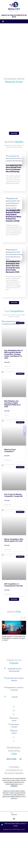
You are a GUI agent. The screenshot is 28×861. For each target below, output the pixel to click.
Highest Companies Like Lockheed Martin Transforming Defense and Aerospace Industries (21, 100)
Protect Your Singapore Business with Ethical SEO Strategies (21, 64)
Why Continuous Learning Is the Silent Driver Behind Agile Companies (21, 117)
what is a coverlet (11, 759)
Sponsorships (6, 33)
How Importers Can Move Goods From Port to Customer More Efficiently (14, 168)
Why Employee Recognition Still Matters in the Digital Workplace (9, 64)
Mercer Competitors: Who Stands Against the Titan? (13, 540)
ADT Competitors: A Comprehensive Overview (13, 585)
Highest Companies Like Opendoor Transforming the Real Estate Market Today (13, 93)
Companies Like (7, 88)
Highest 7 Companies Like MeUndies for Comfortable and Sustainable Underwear (9, 115)
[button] (3, 21)
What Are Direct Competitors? (10, 450)
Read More (7, 362)
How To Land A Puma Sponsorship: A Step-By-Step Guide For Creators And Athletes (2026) (14, 38)
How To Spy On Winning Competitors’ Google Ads (13, 495)
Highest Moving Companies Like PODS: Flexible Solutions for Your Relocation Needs (9, 101)
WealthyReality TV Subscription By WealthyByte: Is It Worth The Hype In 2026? (13, 638)
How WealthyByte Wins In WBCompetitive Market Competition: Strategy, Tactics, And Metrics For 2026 (13, 354)
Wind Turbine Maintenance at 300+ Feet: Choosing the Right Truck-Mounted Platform (20, 46)
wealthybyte (14, 798)
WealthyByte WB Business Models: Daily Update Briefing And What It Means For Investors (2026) (13, 215)
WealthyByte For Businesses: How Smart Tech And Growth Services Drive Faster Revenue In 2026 (13, 266)
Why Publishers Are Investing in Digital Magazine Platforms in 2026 (12, 404)
